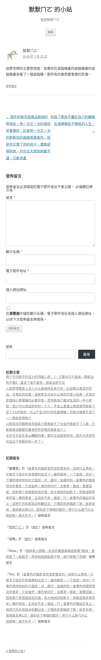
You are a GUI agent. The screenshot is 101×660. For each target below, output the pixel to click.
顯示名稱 (14, 252)
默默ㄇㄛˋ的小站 (50, 9)
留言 (10, 197)
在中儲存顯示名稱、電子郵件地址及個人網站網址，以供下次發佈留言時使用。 (50, 316)
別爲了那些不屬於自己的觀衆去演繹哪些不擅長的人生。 (72, 124)
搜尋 (9, 347)
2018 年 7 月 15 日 (35, 56)
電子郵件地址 (17, 271)
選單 (50, 32)
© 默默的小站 (15, 651)
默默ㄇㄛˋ (16, 527)
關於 (35, 527)
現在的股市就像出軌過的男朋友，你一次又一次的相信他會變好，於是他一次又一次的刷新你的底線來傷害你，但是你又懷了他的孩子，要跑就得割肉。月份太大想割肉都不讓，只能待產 (28, 137)
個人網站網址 (16, 290)
